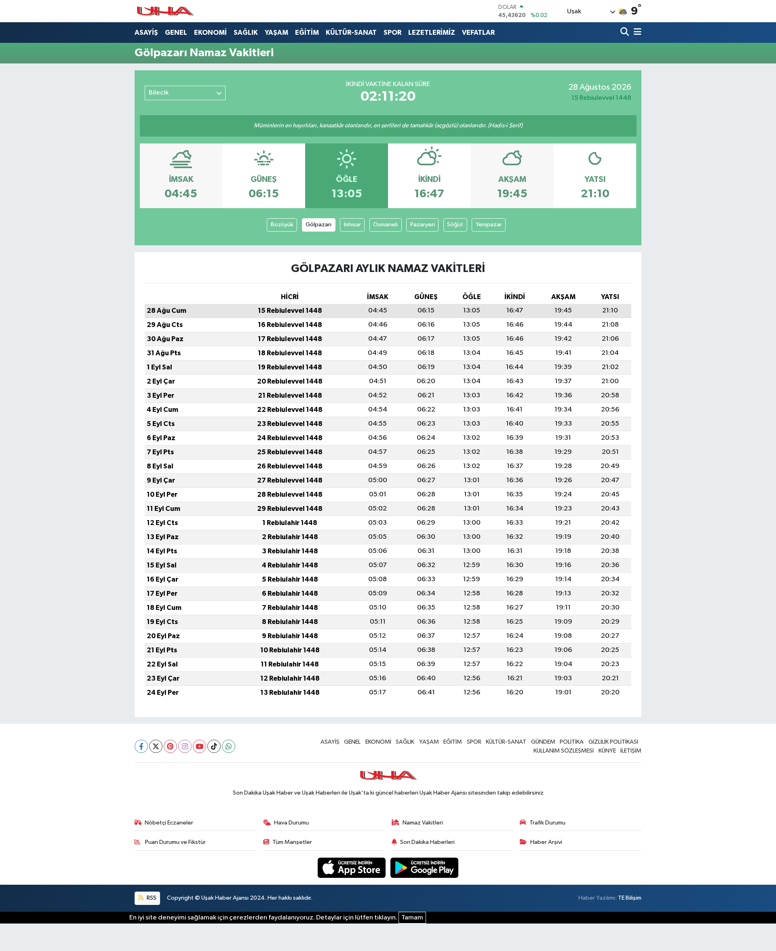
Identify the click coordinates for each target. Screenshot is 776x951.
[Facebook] (141, 746)
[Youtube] (199, 746)
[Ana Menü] (636, 32)
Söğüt (455, 224)
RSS (151, 898)
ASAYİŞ (146, 32)
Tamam (412, 917)
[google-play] (424, 867)
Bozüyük (282, 224)
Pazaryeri (422, 224)
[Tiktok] (214, 746)
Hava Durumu (291, 823)
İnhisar (352, 224)
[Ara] (625, 32)
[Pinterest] (170, 746)
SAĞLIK (246, 32)
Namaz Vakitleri (423, 823)
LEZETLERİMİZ (431, 32)
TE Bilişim (629, 898)
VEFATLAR (478, 32)
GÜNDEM (543, 742)
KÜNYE (607, 751)
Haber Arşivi (546, 842)
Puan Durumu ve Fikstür (175, 842)
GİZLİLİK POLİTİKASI (613, 742)
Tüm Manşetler (292, 842)
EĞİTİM (307, 32)
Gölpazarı (318, 224)
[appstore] (352, 867)
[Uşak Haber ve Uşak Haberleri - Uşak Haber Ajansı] (165, 11)
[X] (155, 746)
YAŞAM (276, 32)
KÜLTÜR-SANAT (351, 32)
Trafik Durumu (547, 823)
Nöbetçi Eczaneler (169, 823)
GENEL (176, 32)
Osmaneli (385, 224)
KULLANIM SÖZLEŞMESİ (564, 751)
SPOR (392, 32)
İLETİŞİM (630, 751)
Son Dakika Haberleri (427, 842)
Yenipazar (489, 224)
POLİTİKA (572, 742)
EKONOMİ (210, 32)
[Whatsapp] (228, 746)
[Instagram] (185, 746)
